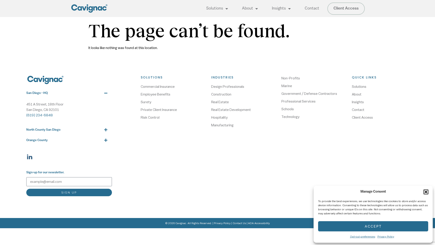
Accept (373, 226)
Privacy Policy (385, 236)
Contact (312, 9)
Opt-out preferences (362, 236)
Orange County (37, 140)
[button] (426, 192)
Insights (279, 9)
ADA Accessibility (259, 223)
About (247, 9)
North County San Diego (43, 130)
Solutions (214, 9)
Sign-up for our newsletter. (45, 172)
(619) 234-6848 (39, 115)
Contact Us (239, 223)
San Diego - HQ (37, 93)
